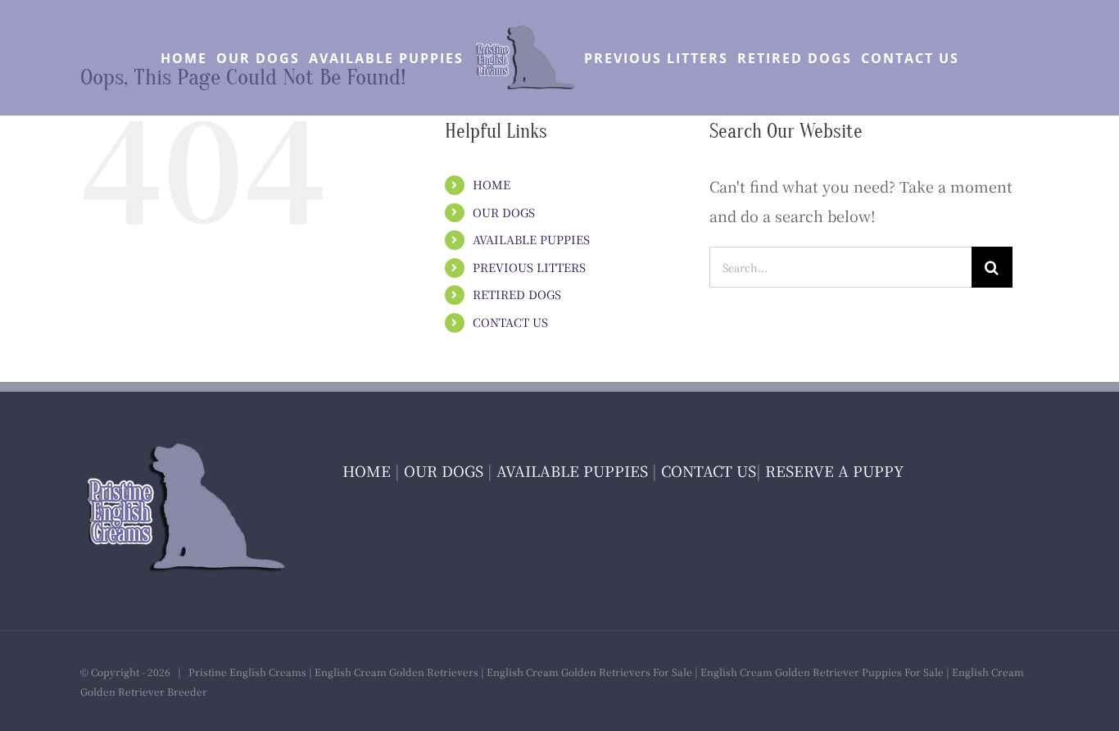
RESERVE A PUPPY (834, 470)
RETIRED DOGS (517, 294)
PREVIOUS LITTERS (529, 267)
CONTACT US (510, 322)
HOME (491, 184)
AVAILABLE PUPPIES (531, 239)
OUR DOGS (504, 212)
